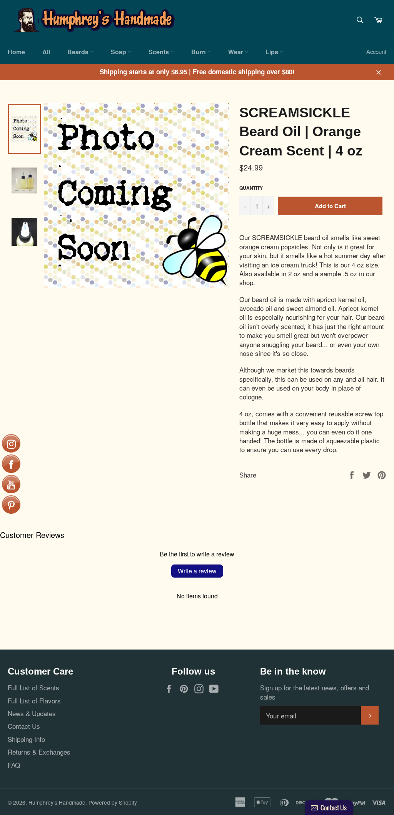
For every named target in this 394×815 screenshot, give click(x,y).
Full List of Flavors (34, 700)
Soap (119, 51)
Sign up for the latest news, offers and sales (314, 692)
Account (376, 51)
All (46, 51)
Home (16, 51)
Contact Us (24, 726)
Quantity (251, 188)
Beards (78, 51)
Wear (236, 51)
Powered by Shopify (112, 802)
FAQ (14, 765)
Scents (159, 51)
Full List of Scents (33, 687)
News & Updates (32, 713)
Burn (199, 51)
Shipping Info (26, 739)
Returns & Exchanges (39, 752)
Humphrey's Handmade (56, 802)
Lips (272, 51)
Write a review (197, 570)
